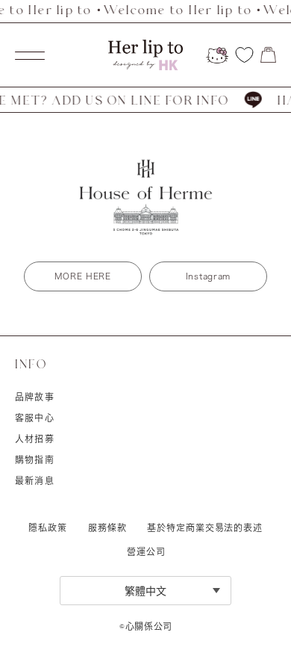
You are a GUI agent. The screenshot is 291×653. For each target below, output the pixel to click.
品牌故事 (34, 396)
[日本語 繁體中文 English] (145, 590)
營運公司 (146, 551)
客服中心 (34, 417)
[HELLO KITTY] (217, 55)
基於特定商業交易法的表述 (205, 527)
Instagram (208, 276)
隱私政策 (47, 527)
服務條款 (107, 527)
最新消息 (34, 480)
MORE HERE (82, 276)
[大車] (268, 55)
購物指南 (34, 459)
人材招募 (34, 438)
